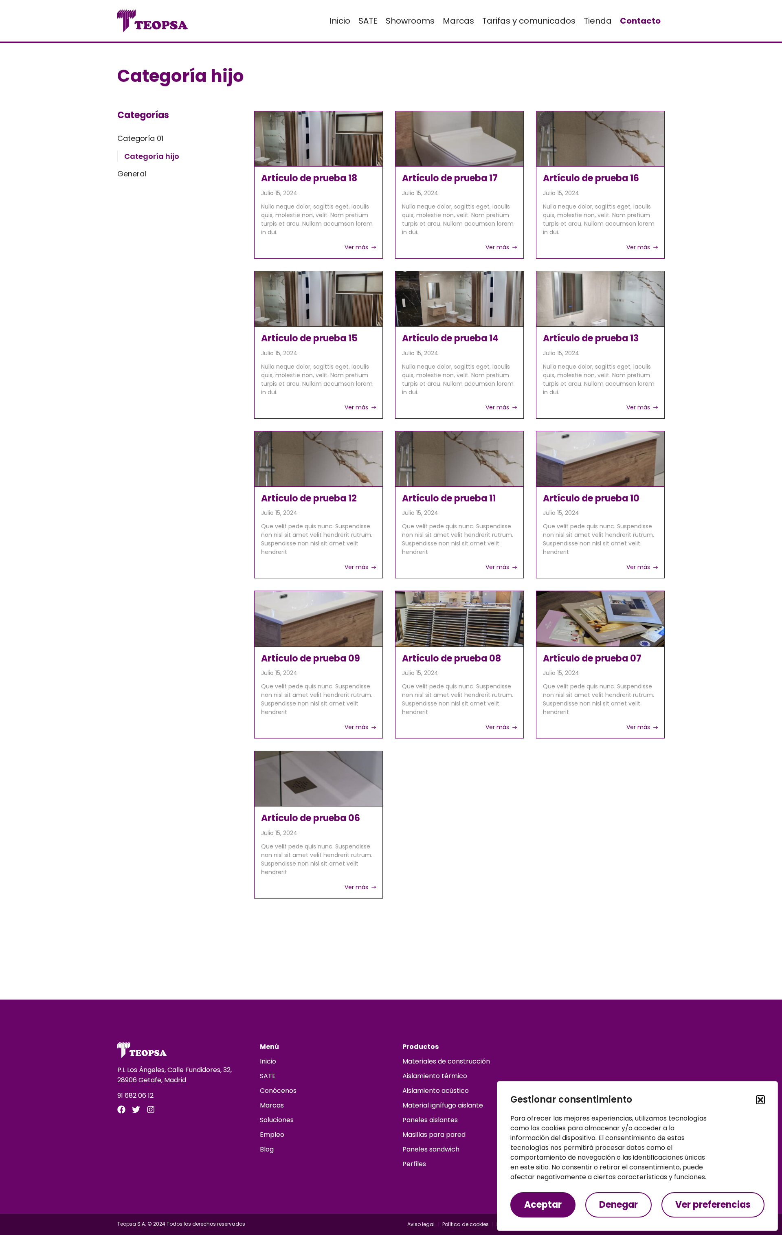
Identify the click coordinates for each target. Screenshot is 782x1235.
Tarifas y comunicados (529, 20)
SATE (368, 20)
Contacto (640, 20)
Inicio (339, 20)
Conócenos (278, 1090)
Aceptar (543, 1204)
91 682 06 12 (135, 1095)
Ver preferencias (713, 1204)
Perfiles (414, 1164)
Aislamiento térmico (434, 1076)
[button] (760, 1100)
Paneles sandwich (430, 1149)
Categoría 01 (140, 138)
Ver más (356, 247)
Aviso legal (421, 1224)
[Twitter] (136, 1109)
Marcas (458, 20)
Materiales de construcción (446, 1061)
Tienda (598, 20)
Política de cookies (465, 1224)
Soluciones (277, 1120)
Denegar (618, 1204)
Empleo (272, 1134)
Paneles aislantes (430, 1120)
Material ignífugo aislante (442, 1105)
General (131, 174)
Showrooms (410, 20)
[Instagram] (151, 1109)
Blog (267, 1149)
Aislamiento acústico (435, 1090)
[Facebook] (121, 1109)
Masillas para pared (434, 1134)
